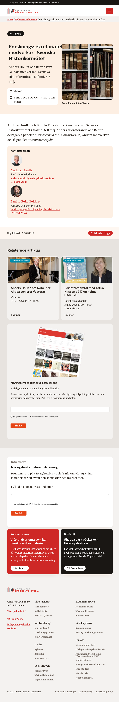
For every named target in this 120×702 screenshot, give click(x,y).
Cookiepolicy (85, 691)
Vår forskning (42, 628)
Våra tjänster (42, 606)
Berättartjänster (43, 615)
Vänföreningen (83, 660)
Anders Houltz (21, 170)
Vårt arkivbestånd (44, 675)
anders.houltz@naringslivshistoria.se (32, 178)
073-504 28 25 (19, 181)
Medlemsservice (84, 606)
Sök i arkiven (41, 671)
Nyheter (39, 649)
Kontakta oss (42, 658)
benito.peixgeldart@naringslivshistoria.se (35, 209)
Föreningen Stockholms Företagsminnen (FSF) (88, 654)
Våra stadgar (82, 669)
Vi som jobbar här (85, 645)
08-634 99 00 (15, 618)
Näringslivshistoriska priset (90, 664)
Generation (35, 691)
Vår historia (82, 673)
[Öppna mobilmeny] (109, 11)
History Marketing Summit (89, 632)
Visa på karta (14, 611)
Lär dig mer (19, 568)
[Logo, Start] (23, 11)
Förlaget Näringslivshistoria (90, 649)
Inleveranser (82, 615)
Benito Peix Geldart (26, 201)
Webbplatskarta (84, 678)
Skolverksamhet (43, 637)
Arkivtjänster (41, 611)
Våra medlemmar (85, 611)
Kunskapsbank (83, 628)
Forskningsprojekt (44, 632)
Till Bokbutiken (75, 568)
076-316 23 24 (19, 213)
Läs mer (15, 314)
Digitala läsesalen (44, 679)
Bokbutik (39, 653)
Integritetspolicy (104, 691)
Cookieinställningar (65, 691)
